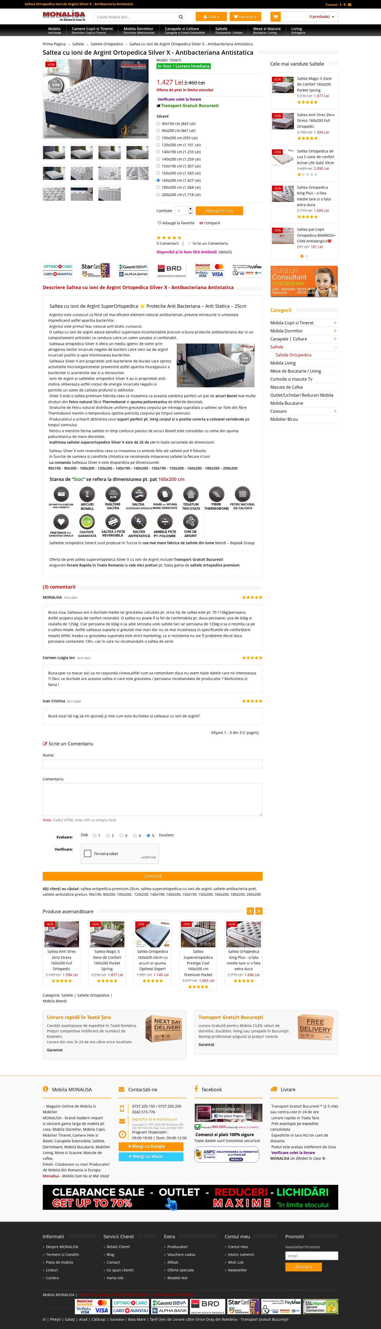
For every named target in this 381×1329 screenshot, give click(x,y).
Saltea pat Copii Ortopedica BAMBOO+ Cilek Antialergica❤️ (316, 235)
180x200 (237, 894)
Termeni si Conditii (62, 1254)
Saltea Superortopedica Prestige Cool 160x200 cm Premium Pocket (198, 963)
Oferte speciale (180, 1270)
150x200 (205, 894)
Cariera (52, 1277)
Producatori (177, 1246)
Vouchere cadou (181, 1254)
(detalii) (225, 251)
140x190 (157, 894)
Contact (113, 1262)
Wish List (236, 1262)
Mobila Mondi (55, 1000)
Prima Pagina (54, 43)
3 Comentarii (168, 243)
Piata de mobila (59, 1262)
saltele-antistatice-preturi (65, 894)
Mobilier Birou (284, 419)
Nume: (48, 755)
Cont (212, 16)
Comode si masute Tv (291, 379)
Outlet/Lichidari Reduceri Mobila (301, 395)
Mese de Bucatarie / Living (295, 371)
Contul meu (238, 1246)
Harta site (115, 1277)
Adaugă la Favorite (178, 222)
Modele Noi (177, 1277)
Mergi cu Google (148, 1146)
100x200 (124, 894)
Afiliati (172, 1262)
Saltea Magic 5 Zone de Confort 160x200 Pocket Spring (314, 84)
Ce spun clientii (120, 1270)
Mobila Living (283, 363)
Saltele (78, 43)
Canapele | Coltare (288, 339)
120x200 (140, 894)
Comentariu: (53, 779)
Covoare (278, 411)
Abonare (303, 1267)
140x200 (173, 894)
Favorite (247, 16)
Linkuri (52, 1270)
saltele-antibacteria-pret (235, 888)
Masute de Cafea (286, 387)
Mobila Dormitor (286, 331)
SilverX (163, 116)
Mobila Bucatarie (286, 403)
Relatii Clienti (118, 1246)
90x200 (109, 894)
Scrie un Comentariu (210, 243)
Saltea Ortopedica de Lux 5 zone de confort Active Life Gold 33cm (315, 157)
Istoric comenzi (241, 1254)
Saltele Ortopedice (107, 43)
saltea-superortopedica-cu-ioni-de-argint (176, 888)
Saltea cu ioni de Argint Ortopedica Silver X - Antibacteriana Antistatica (191, 43)
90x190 (95, 894)
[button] (190, 209)
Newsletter (237, 1270)
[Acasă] (64, 19)
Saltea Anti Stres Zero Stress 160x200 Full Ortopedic (315, 120)
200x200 (253, 894)
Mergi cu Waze (147, 1156)
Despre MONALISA (62, 1246)
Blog (110, 1254)
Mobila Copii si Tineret (292, 323)
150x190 (189, 894)
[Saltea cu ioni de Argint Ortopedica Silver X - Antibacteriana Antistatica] (96, 98)
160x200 (221, 894)
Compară (211, 222)
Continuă (152, 876)
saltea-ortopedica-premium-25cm (110, 888)
